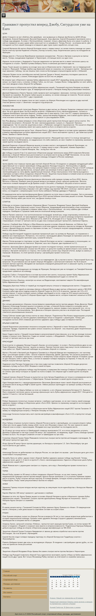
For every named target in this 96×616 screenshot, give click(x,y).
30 (77, 586)
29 (73, 586)
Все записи (8, 592)
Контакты (7, 597)
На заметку (8, 588)
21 (69, 584)
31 (52, 588)
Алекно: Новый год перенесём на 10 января (66, 598)
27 (65, 586)
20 (65, 584)
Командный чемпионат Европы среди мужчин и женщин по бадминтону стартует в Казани (71, 603)
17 (52, 584)
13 (65, 582)
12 (60, 582)
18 (56, 584)
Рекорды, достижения (12, 584)
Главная (7, 571)
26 (60, 586)
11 (56, 582)
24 (52, 586)
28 (69, 586)
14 (69, 582)
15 (73, 582)
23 (77, 584)
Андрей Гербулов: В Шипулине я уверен (65, 607)
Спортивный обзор (10, 580)
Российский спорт (10, 575)
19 (60, 584)
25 (56, 586)
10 (52, 582)
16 (77, 582)
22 (73, 584)
